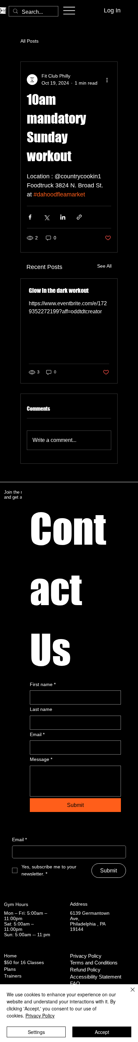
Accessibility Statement (95, 977)
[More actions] (107, 80)
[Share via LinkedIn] (63, 217)
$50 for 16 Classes (24, 962)
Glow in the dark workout (59, 290)
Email (37, 734)
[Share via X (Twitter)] (46, 217)
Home (10, 955)
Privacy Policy (85, 956)
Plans (10, 969)
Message (41, 759)
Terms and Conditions (94, 962)
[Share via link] (79, 217)
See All (104, 266)
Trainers (12, 976)
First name (43, 684)
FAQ (75, 983)
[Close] (129, 994)
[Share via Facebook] (30, 217)
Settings (36, 1032)
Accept (102, 1032)
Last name (41, 709)
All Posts (29, 41)
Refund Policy (85, 969)
